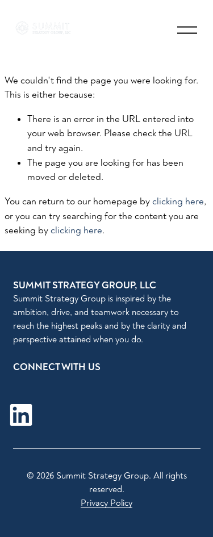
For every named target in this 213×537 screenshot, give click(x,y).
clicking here (178, 201)
